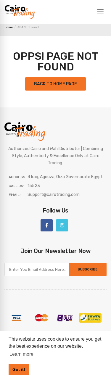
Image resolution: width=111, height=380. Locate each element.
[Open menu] (100, 12)
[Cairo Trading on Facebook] (47, 225)
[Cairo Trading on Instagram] (62, 225)
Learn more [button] (21, 354)
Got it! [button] (18, 369)
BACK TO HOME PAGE (55, 83)
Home (8, 27)
